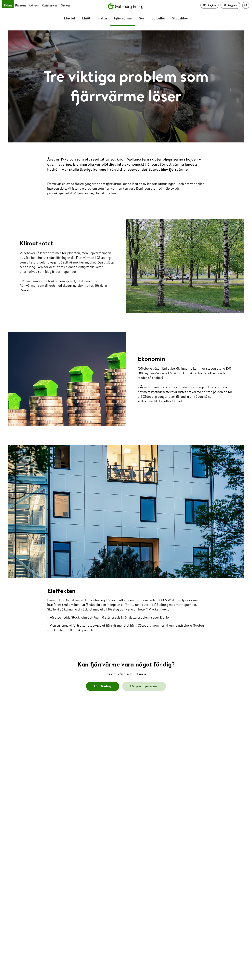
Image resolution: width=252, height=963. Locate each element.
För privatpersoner (144, 686)
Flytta (102, 18)
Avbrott (34, 5)
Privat (8, 5)
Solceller (158, 18)
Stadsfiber (180, 18)
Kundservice (49, 5)
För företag (102, 686)
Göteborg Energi (126, 6)
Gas (142, 18)
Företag (20, 5)
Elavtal (69, 18)
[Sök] (245, 5)
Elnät (86, 18)
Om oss (65, 5)
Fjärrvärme (123, 18)
